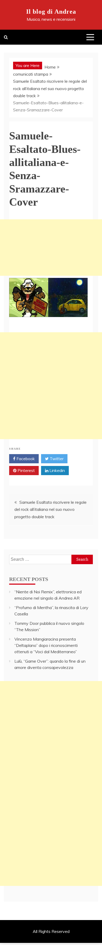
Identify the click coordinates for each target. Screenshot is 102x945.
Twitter (56, 458)
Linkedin (56, 470)
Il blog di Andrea (51, 11)
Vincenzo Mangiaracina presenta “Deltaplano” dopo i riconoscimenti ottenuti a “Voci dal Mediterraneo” (46, 645)
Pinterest (25, 470)
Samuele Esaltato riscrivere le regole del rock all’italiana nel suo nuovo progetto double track (50, 509)
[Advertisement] (51, 247)
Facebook (25, 458)
